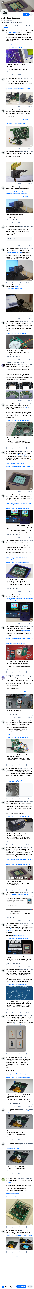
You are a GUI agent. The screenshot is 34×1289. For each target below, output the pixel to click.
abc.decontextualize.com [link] (13, 1197)
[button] (2, 2)
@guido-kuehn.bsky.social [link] (17, 1024)
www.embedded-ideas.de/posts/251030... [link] (18, 984)
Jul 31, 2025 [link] (29, 1143)
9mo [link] (31, 923)
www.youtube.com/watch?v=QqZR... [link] (16, 692)
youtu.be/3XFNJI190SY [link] (12, 1148)
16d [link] (31, 78)
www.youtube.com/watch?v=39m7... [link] (16, 643)
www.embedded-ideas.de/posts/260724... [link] (18, 120)
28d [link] (31, 151)
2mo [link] (31, 364)
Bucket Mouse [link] (10, 364)
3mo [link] (31, 404)
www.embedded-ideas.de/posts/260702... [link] (18, 333)
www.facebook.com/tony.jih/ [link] (18, 455)
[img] (17, 6)
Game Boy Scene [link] (11, 1178)
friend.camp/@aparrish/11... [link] (13, 1193)
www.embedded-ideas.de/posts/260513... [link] (18, 420)
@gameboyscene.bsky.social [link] (21, 1178)
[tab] (5, 26)
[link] (5, 22)
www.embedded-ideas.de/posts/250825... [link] (18, 1077)
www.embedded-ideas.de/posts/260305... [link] (18, 737)
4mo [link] (31, 451)
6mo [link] (31, 768)
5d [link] (32, 29)
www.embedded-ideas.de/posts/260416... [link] (18, 508)
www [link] (16, 286)
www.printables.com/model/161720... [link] (16, 781)
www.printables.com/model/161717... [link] (16, 780)
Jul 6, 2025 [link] (29, 1230)
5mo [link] (31, 626)
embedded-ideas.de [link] (12, 29)
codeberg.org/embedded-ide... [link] (15, 463)
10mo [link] (31, 1015)
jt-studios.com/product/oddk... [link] (14, 47)
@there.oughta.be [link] (18, 935)
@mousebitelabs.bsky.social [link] (22, 364)
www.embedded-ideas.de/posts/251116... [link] (17, 938)
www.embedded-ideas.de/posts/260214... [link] (18, 816)
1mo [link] (31, 187)
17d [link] (31, 109)
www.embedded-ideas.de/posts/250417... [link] (18, 864)
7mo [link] (31, 847)
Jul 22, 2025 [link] (29, 1178)
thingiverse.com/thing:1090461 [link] (14, 288)
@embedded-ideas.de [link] (24, 29)
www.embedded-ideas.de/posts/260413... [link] (18, 562)
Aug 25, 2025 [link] (29, 1057)
